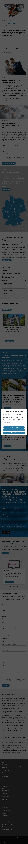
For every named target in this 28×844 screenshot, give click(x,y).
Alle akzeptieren (14, 427)
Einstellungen (14, 432)
